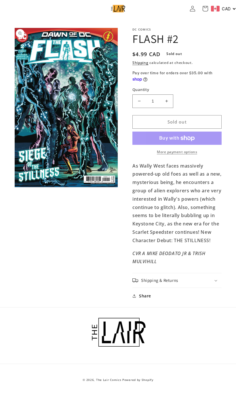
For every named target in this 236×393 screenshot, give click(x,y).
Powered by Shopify (137, 380)
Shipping (140, 62)
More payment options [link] (177, 151)
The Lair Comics (108, 380)
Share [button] (145, 296)
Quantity (140, 89)
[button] (177, 280)
